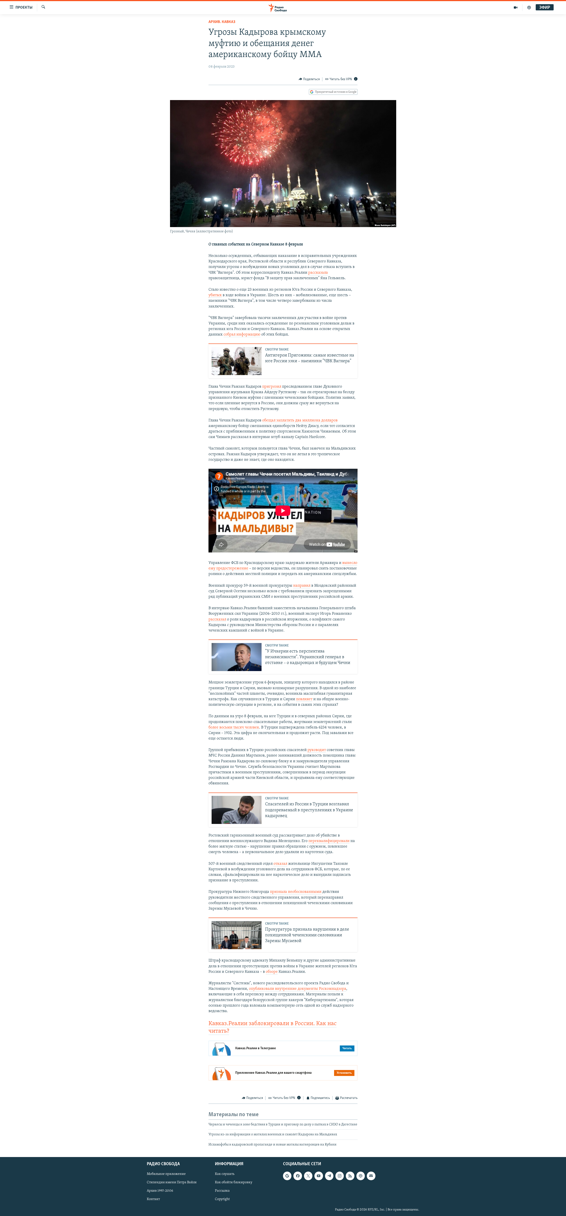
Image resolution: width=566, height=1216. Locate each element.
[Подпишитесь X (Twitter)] (308, 1176)
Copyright (222, 1199)
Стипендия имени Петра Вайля (172, 1182)
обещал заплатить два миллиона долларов (300, 421)
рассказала (318, 273)
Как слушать (224, 1174)
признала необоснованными (295, 892)
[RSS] (350, 1176)
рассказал (217, 620)
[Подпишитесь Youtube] (318, 1176)
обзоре (272, 972)
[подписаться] (371, 1176)
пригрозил (271, 387)
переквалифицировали (329, 841)
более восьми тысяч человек (233, 728)
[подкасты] (529, 7)
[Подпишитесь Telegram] (329, 1176)
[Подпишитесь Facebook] (297, 1176)
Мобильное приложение (166, 1174)
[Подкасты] (360, 1176)
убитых (215, 295)
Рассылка (222, 1191)
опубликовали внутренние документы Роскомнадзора (297, 989)
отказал (280, 864)
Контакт (153, 1199)
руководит (317, 750)
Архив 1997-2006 (160, 1191)
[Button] (309, 79)
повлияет (304, 699)
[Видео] (515, 7)
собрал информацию (242, 335)
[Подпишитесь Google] (287, 1176)
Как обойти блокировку (233, 1182)
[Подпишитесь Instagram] (339, 1176)
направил (301, 586)
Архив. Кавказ (221, 22)
